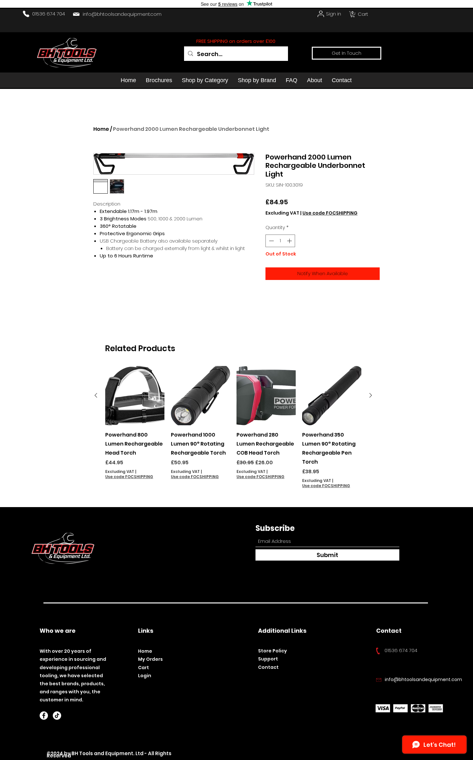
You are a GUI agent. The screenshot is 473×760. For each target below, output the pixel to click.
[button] (352, 14)
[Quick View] (134, 395)
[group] (233, 427)
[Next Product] (371, 395)
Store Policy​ (272, 651)
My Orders (150, 659)
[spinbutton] (280, 241)
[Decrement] (270, 241)
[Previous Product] (96, 395)
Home (101, 129)
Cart (143, 667)
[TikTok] (57, 715)
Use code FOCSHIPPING (329, 213)
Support (268, 659)
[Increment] (290, 241)
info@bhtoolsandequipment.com (122, 14)
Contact (268, 667)
